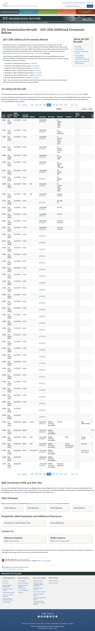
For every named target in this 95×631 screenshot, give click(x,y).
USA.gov (71, 623)
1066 (36, 105)
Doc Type (51, 117)
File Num (60, 117)
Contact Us (89, 3)
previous (24, 105)
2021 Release (79, 508)
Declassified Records (39, 592)
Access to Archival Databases (8, 595)
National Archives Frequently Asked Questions (38, 584)
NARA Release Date (16, 115)
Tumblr (47, 616)
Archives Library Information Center (8, 599)
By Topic (5, 581)
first (18, 105)
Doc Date (42, 117)
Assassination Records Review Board (82, 62)
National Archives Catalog (7, 589)
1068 (44, 105)
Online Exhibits (7, 602)
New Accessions (53, 583)
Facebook (38, 616)
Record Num (9, 115)
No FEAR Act (64, 623)
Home (4, 22)
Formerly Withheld (25, 115)
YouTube (50, 616)
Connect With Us (47, 614)
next (72, 105)
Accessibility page (46, 560)
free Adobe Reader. (22, 559)
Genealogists (22, 581)
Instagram (44, 616)
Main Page (78, 47)
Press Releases (57, 523)
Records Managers (23, 590)
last (76, 105)
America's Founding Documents (85, 12)
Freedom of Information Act (52, 623)
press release (32, 63)
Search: (58, 109)
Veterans (20, 592)
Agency (32, 117)
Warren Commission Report (81, 52)
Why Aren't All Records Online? (39, 598)
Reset (90, 109)
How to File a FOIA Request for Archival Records (39, 602)
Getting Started (37, 581)
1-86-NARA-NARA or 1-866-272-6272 (47, 628)
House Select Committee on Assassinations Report (82, 57)
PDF (41, 122)
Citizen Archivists (68, 3)
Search (90, 6)
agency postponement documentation (42, 503)
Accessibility (32, 623)
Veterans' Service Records (28, 12)
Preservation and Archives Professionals (23, 586)
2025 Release (10, 508)
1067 (40, 105)
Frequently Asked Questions (17, 523)
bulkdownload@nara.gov (17, 492)
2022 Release (56, 508)
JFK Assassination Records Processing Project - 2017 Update (24, 53)
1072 (61, 105)
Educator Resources (47, 12)
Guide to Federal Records (38, 588)
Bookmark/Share (79, 3)
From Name (78, 114)
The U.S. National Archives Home (20, 4)
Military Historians (23, 583)
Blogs (53, 616)
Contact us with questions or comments (12, 569)
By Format (5, 583)
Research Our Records (9, 12)
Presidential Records (8, 592)
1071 (57, 105)
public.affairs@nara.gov (62, 541)
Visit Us (66, 12)
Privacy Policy (40, 623)
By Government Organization (7, 585)
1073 (65, 105)
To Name (68, 117)
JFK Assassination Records (28, 22)
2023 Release (33, 508)
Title (82, 117)
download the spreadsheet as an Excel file (67, 94)
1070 (53, 105)
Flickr (56, 616)
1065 (32, 105)
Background (79, 49)
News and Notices (54, 581)
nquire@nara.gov (14, 541)
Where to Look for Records (38, 594)
